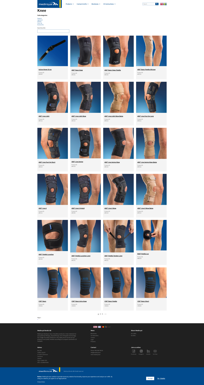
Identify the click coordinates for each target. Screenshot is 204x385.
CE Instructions (108, 4)
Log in (92, 339)
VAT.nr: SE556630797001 (43, 362)
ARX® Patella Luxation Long (81, 256)
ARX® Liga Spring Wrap (112, 162)
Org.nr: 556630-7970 (42, 360)
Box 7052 (39, 350)
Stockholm (40, 356)
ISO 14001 (133, 333)
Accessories (40, 24)
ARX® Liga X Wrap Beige (145, 208)
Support (39, 18)
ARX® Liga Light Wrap (79, 116)
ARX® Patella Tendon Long (113, 256)
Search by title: (41, 28)
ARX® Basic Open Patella (112, 70)
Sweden (39, 358)
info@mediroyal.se (95, 352)
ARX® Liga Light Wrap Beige (113, 116)
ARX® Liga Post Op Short (47, 162)
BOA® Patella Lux (143, 254)
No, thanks (161, 378)
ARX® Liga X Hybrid (78, 208)
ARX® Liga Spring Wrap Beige (147, 162)
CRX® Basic (42, 301)
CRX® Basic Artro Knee (79, 301)
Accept (150, 378)
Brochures (95, 4)
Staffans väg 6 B (41, 352)
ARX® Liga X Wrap (110, 208)
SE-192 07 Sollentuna (42, 354)
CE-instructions (94, 335)
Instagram (141, 354)
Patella (39, 21)
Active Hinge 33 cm (45, 69)
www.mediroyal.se (95, 354)
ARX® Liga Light (44, 116)
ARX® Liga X (43, 208)
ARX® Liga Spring (77, 162)
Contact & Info (82, 4)
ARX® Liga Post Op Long (145, 116)
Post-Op (39, 23)
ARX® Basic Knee (77, 70)
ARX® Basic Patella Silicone (146, 69)
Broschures (94, 333)
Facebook (133, 354)
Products (69, 4)
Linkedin (148, 354)
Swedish (165, 4)
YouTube (155, 354)
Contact (93, 337)
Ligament (40, 20)
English (161, 4)
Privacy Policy (41, 382)
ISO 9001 (133, 335)
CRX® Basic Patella (110, 301)
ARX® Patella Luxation (46, 254)
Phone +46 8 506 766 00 (97, 350)
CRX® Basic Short (143, 301)
